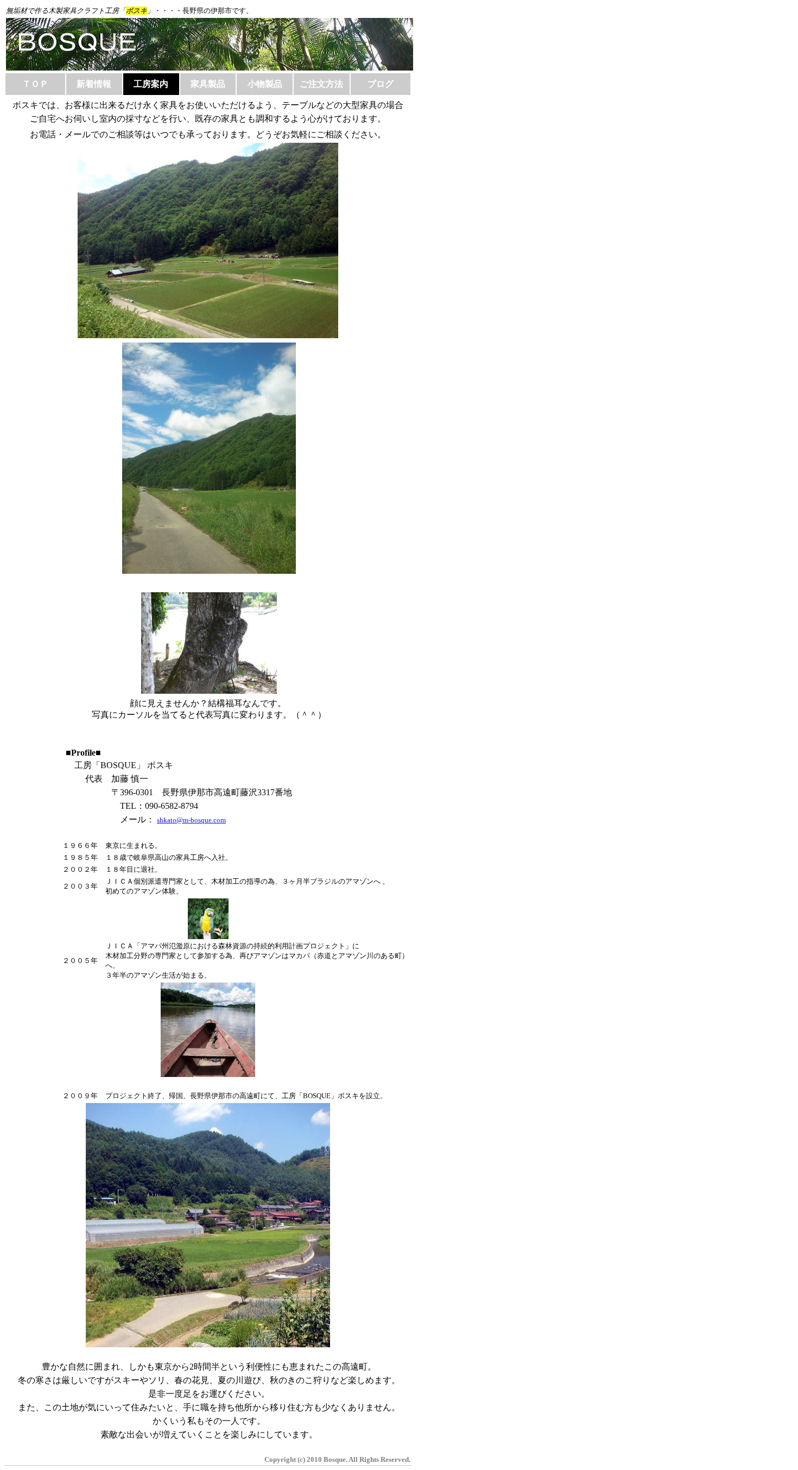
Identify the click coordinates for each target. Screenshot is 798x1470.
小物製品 (265, 83)
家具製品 (208, 83)
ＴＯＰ (35, 83)
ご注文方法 (321, 83)
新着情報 (94, 83)
